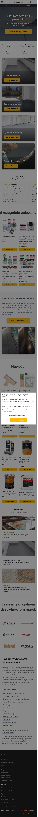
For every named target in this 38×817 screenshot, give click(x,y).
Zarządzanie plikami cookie (27, 814)
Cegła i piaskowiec (9, 711)
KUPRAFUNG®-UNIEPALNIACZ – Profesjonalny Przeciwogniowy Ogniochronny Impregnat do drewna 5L (27, 426)
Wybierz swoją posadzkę (18, 32)
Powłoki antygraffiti (9, 725)
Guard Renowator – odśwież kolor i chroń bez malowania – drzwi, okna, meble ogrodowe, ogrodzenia (9, 460)
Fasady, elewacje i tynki (10, 716)
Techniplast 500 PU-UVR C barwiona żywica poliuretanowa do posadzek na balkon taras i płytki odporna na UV (26, 240)
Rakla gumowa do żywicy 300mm (9, 391)
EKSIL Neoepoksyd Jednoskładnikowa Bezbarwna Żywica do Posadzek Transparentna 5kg (26, 461)
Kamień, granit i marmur (10, 705)
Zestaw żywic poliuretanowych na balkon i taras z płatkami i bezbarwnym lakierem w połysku (9, 275)
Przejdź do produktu (18, 321)
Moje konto (4, 797)
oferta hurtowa (22, 743)
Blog (2, 770)
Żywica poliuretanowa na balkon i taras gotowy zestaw (8, 238)
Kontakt (6, 794)
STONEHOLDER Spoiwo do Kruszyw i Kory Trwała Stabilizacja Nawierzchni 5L (26, 494)
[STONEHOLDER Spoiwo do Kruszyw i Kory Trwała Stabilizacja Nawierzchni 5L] (27, 482)
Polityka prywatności (7, 762)
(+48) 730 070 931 (6, 787)
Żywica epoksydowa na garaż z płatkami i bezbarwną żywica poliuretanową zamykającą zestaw (26, 275)
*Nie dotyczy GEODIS (7, 780)
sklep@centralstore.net (7, 790)
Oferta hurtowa (5, 775)
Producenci (4, 772)
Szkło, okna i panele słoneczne (13, 702)
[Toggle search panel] (30, 2)
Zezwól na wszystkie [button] (18, 420)
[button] (33, 2)
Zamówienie (4, 802)
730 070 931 (29, 5)
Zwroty (3, 765)
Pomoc (3, 754)
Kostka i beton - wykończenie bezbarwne (16, 699)
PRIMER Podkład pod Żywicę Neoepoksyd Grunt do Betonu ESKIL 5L (9, 493)
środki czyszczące (8, 732)
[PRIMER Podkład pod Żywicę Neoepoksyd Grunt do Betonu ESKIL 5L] (9, 481)
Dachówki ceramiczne (10, 722)
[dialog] (18, 409)
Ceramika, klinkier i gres (10, 696)
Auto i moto (6, 719)
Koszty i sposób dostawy (8, 757)
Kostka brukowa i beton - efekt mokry (14, 693)
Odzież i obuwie (8, 708)
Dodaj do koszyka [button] (9, 436)
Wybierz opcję (9, 249)
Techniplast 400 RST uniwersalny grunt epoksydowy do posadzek (13, 200)
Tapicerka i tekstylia (9, 714)
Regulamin (4, 759)
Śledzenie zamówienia (7, 799)
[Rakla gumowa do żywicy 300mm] (9, 380)
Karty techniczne (6, 777)
